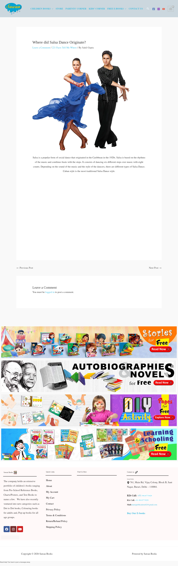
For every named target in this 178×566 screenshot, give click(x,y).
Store (59, 8)
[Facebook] (153, 9)
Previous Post (25, 267)
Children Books (41, 8)
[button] (148, 8)
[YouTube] (163, 9)
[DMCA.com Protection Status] (10, 536)
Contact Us (136, 8)
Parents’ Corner (76, 8)
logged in (49, 292)
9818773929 (147, 495)
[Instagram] (158, 9)
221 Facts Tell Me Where (64, 47)
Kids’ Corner (97, 8)
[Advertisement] (89, 194)
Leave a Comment (41, 47)
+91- (140, 495)
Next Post (155, 267)
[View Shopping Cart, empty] (171, 9)
